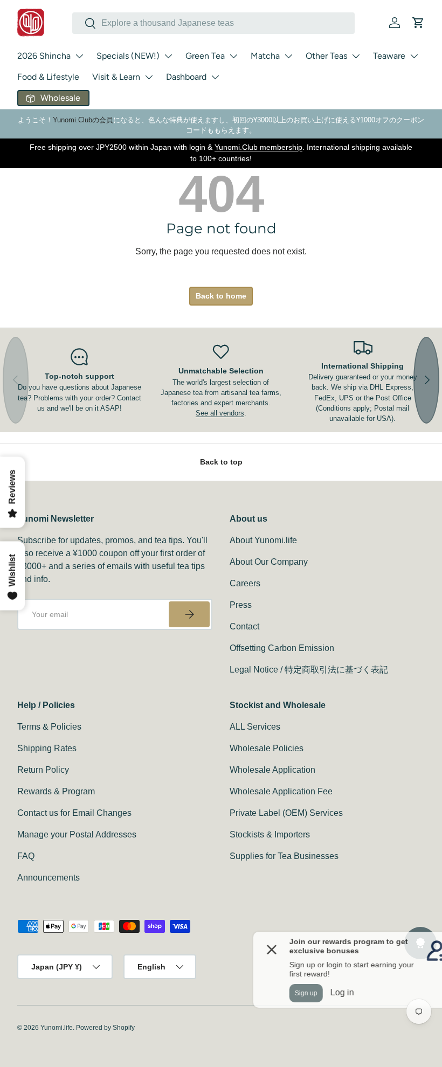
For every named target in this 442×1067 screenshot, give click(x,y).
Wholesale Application (272, 769)
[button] (418, 22)
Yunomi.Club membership (258, 147)
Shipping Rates (47, 748)
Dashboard (186, 77)
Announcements (48, 877)
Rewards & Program (56, 791)
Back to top (221, 462)
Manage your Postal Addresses (76, 834)
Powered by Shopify (105, 1027)
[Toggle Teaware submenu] (414, 56)
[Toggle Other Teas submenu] (355, 56)
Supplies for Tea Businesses (284, 856)
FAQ (25, 856)
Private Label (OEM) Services (286, 812)
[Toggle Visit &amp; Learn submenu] (148, 77)
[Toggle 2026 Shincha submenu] (79, 56)
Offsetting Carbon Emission (282, 648)
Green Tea (205, 56)
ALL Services (255, 726)
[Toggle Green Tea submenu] (233, 56)
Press (241, 604)
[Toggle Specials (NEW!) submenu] (168, 56)
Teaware (389, 56)
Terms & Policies (49, 726)
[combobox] (213, 23)
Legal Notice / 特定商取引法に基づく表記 (309, 669)
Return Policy (43, 769)
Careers (245, 583)
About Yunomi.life (263, 540)
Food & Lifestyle (48, 77)
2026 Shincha (44, 56)
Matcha (265, 56)
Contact (244, 626)
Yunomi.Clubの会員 (83, 120)
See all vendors (220, 413)
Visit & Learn (116, 77)
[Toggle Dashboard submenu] (215, 77)
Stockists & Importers (270, 834)
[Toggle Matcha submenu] (288, 56)
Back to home (221, 296)
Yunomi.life (56, 1027)
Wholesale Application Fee (281, 791)
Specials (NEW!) (128, 56)
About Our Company (269, 561)
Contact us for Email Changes (74, 812)
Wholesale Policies (266, 748)
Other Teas (326, 56)
